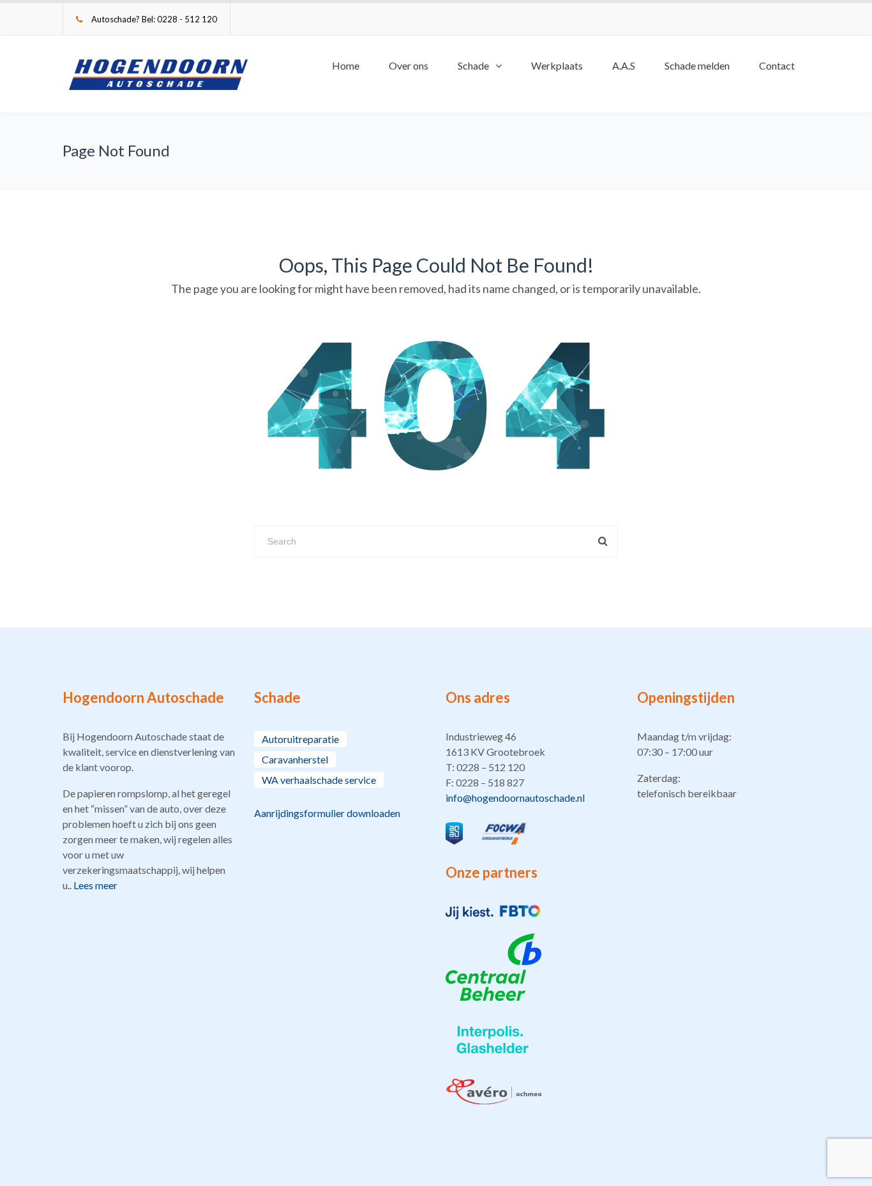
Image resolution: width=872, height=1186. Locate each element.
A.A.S (623, 65)
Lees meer (95, 885)
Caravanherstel (295, 759)
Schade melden (697, 65)
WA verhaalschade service (319, 780)
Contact (777, 65)
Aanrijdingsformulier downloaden (327, 813)
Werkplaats (557, 65)
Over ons (408, 65)
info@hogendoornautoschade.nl (515, 798)
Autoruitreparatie (300, 739)
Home (345, 65)
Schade (473, 65)
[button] (532, 767)
